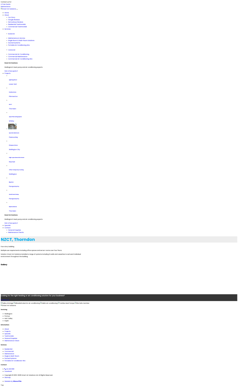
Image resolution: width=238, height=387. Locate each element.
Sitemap (7, 377)
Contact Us (5, 300)
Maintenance (5, 6)
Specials (7, 225)
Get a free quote (10, 71)
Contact (7, 228)
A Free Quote (5, 4)
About (6, 15)
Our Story (11, 17)
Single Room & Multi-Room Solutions (21, 40)
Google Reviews (14, 20)
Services (7, 29)
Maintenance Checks (16, 232)
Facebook (8, 371)
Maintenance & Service (16, 38)
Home (6, 13)
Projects (7, 73)
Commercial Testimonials (17, 27)
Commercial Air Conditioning (18, 54)
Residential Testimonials (17, 24)
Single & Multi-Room (11, 356)
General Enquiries (14, 230)
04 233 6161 (10, 369)
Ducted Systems (14, 43)
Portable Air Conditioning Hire (19, 45)
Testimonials (9, 336)
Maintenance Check (11, 341)
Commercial (9, 351)
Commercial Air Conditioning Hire (20, 59)
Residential (8, 349)
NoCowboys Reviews (15, 22)
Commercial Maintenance (17, 56)
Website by (12, 381)
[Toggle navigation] (17, 9)
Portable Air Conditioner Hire (14, 361)
